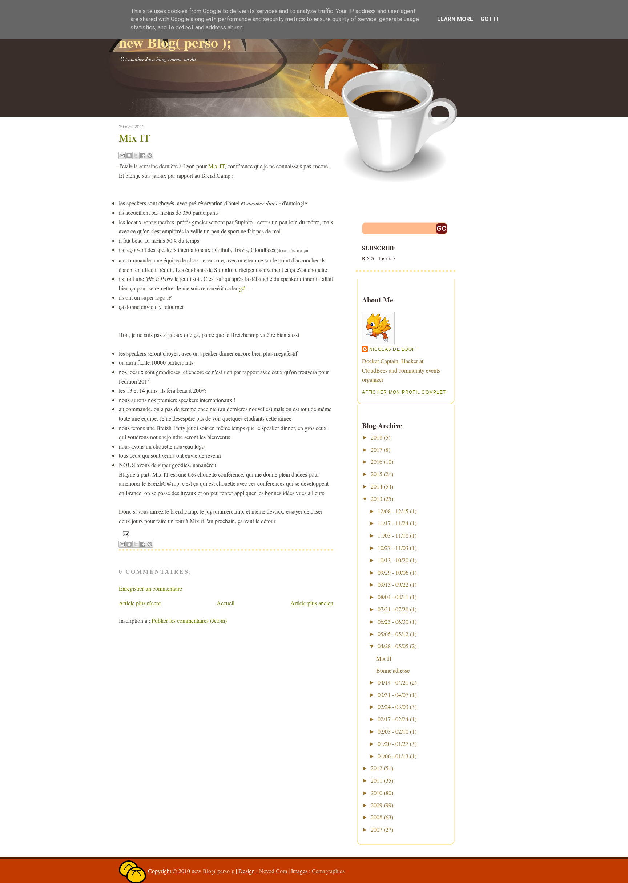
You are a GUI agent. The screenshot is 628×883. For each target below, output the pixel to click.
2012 (376, 768)
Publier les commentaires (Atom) (189, 620)
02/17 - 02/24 (393, 719)
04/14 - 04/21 (393, 682)
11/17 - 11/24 (393, 523)
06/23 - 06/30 (393, 621)
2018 (376, 437)
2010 (376, 792)
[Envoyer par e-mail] (122, 155)
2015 (376, 474)
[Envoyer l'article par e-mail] (125, 533)
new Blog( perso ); (175, 42)
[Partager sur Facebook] (142, 155)
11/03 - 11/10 (393, 535)
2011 (376, 780)
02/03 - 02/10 (393, 731)
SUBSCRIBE (379, 252)
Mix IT (134, 137)
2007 (376, 829)
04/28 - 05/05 (393, 646)
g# (242, 288)
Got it (489, 19)
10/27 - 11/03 (393, 547)
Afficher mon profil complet (404, 392)
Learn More (455, 19)
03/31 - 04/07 (393, 694)
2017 (376, 449)
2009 (376, 805)
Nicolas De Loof (392, 349)
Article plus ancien (311, 603)
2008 (376, 817)
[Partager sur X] (136, 155)
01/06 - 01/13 (393, 756)
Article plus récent (140, 603)
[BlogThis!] (129, 155)
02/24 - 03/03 (393, 706)
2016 (376, 461)
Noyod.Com (273, 871)
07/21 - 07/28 (393, 609)
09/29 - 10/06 (393, 572)
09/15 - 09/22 (393, 584)
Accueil (225, 603)
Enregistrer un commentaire (150, 588)
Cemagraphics (328, 871)
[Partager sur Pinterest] (149, 155)
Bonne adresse (393, 670)
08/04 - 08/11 (393, 597)
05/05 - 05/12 (393, 634)
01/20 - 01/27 (393, 743)
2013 (376, 498)
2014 (376, 486)
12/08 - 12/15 (393, 511)
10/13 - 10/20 (393, 560)
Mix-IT (216, 166)
